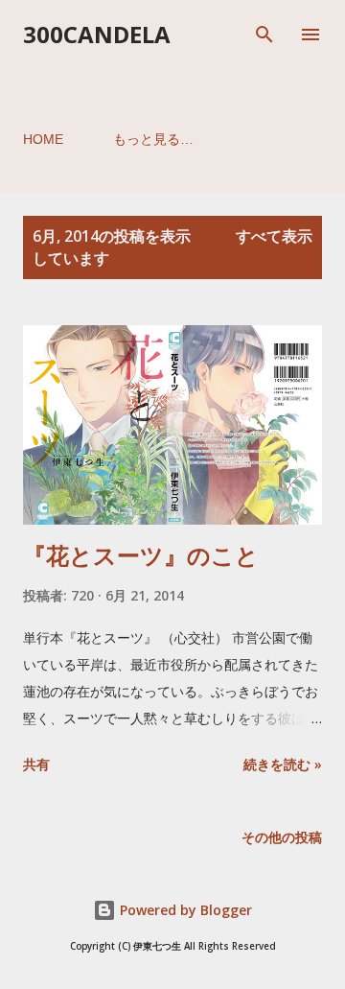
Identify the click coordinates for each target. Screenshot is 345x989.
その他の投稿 (282, 837)
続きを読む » (282, 764)
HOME (43, 139)
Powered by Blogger (184, 910)
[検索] (264, 34)
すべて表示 (274, 236)
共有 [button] (36, 764)
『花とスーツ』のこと (141, 555)
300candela (97, 34)
